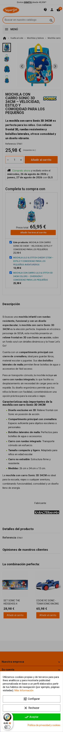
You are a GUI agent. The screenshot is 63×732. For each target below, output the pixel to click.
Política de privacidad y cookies (44, 725)
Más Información (23, 690)
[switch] (7, 727)
